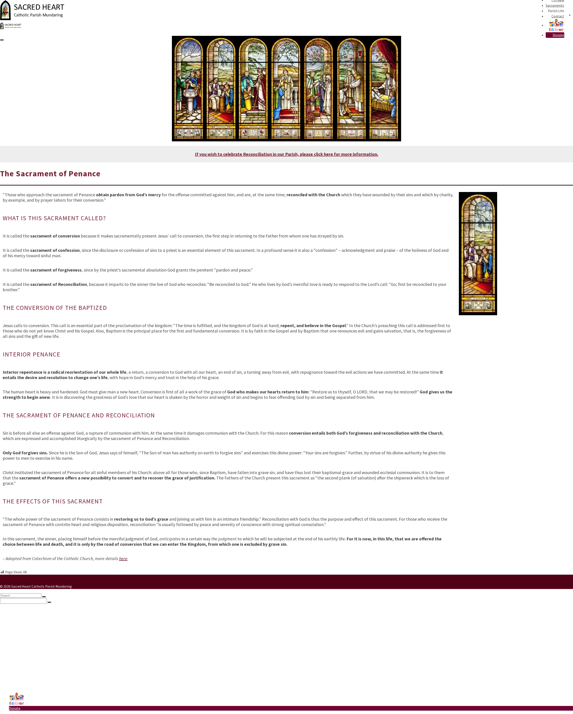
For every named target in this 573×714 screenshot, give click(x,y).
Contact (558, 16)
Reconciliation (29, 627)
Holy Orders (27, 645)
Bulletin (24, 659)
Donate (558, 35)
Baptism (24, 623)
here (123, 558)
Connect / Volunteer (33, 663)
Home (13, 609)
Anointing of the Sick (34, 650)
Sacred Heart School (33, 681)
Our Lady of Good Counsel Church (43, 686)
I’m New (15, 614)
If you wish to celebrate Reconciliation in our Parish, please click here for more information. (286, 154)
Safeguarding (28, 668)
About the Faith (30, 677)
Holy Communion (31, 632)
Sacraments (555, 5)
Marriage (25, 641)
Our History (27, 672)
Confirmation (28, 636)
